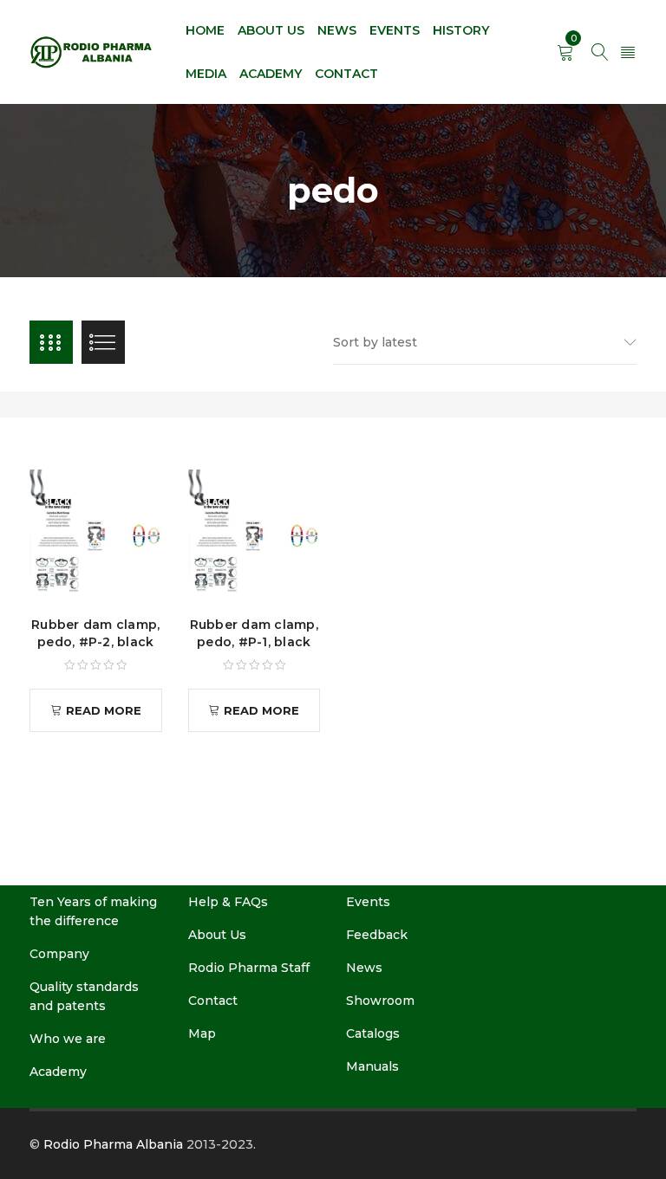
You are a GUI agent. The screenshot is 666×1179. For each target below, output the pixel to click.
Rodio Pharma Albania (113, 1144)
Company (59, 954)
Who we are (67, 1038)
